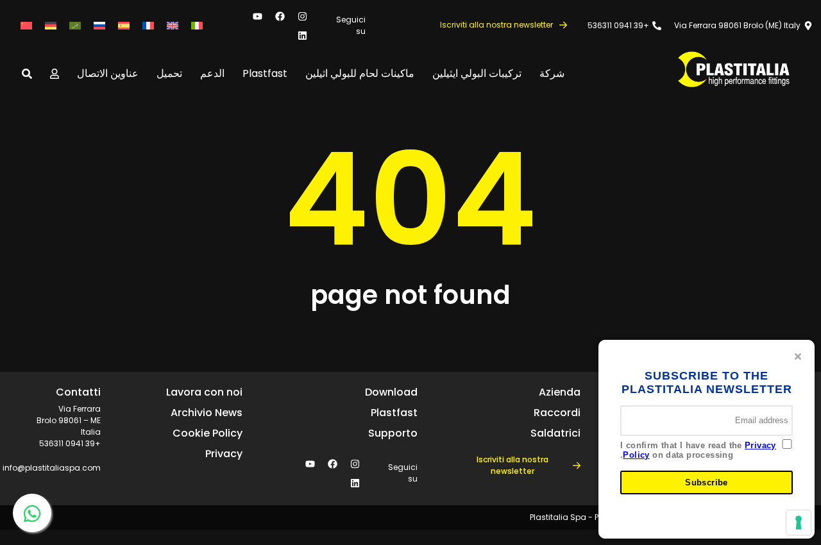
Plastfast (264, 73)
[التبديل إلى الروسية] (99, 26)
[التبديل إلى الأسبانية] (124, 26)
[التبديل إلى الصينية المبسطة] (26, 26)
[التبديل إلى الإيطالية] (197, 26)
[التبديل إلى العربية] (75, 26)
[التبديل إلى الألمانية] (50, 26)
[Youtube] (257, 16)
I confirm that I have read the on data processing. (698, 450)
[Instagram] (302, 16)
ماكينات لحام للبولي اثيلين (359, 73)
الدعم (212, 73)
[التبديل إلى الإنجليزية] (172, 26)
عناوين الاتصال (108, 73)
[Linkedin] (302, 35)
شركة (551, 73)
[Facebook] (280, 16)
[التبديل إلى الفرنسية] (148, 26)
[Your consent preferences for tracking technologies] (798, 522)
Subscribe (706, 482)
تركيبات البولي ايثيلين (476, 73)
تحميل (169, 73)
